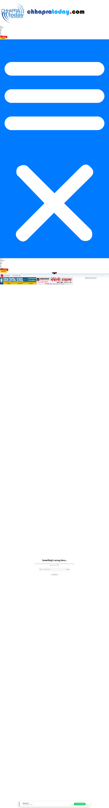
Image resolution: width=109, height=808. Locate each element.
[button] (54, 148)
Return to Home (54, 574)
